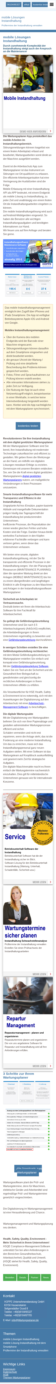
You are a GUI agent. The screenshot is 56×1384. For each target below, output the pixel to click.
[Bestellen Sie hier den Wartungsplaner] (28, 106)
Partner (34, 1277)
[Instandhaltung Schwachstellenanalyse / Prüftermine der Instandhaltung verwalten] (28, 937)
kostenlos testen (41, 4)
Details (22, 1277)
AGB (5, 1374)
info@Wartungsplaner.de (25, 1320)
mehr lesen (39, 882)
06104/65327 (13, 4)
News (46, 1277)
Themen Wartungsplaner (16, 1377)
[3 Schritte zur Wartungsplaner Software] (26, 1103)
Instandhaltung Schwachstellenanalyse (26, 941)
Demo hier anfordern (33, 131)
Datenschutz (10, 1372)
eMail (26, 4)
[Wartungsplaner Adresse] (25, 1317)
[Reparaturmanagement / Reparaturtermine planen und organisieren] (28, 1029)
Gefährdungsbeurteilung (22, 640)
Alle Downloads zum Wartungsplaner (29, 1170)
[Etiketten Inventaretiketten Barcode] (43, 295)
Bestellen (9, 1277)
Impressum (9, 1369)
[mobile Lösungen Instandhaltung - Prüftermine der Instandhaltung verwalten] (28, 267)
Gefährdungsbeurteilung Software (29, 666)
